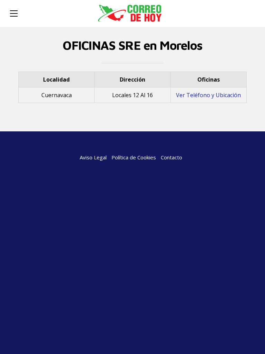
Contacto (171, 157)
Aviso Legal (93, 157)
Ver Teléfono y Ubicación (208, 95)
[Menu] (14, 13)
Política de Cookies (133, 157)
